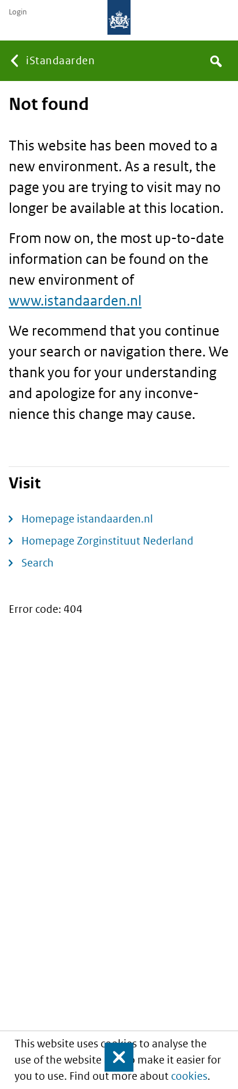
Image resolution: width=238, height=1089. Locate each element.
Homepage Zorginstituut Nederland (107, 540)
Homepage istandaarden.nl (87, 518)
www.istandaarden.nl (75, 300)
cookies (189, 1076)
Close (114, 1057)
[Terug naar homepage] (119, 17)
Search (37, 562)
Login (18, 12)
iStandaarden (60, 60)
